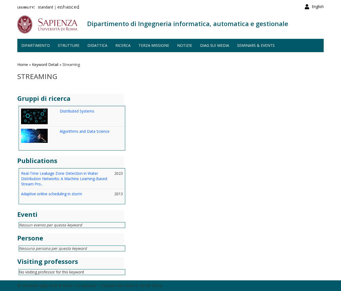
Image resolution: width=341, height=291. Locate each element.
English (318, 6)
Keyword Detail (45, 64)
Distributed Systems (77, 111)
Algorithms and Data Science (84, 131)
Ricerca (123, 45)
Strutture (68, 45)
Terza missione (154, 45)
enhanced (68, 7)
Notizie (184, 45)
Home (22, 64)
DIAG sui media (214, 45)
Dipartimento (35, 45)
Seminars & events (256, 45)
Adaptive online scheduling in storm (51, 193)
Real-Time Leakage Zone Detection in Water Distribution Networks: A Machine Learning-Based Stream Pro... (64, 178)
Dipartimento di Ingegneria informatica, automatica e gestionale (187, 23)
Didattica (97, 45)
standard (45, 7)
